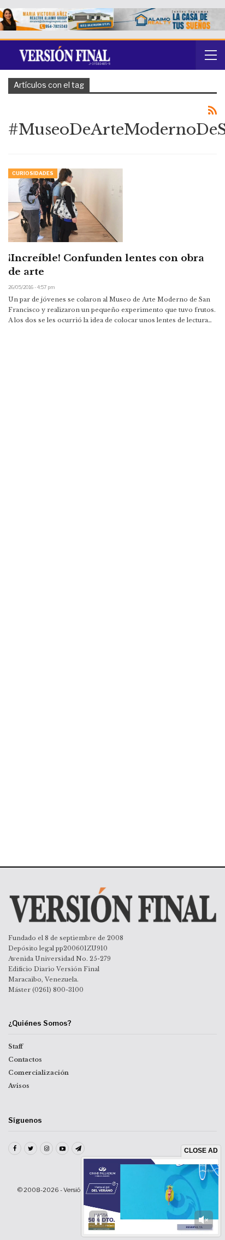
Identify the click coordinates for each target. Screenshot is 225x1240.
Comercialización (38, 1072)
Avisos (18, 1085)
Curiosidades (33, 173)
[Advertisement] (112, 423)
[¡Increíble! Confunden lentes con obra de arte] (65, 205)
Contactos (25, 1059)
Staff (15, 1046)
